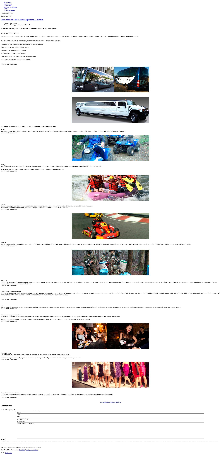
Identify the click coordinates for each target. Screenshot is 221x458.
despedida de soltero (33, 441)
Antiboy (144, 441)
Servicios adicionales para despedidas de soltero (22, 20)
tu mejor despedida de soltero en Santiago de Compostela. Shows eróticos (179, 441)
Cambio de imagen (4, 443)
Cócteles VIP (7, 5)
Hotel (126, 441)
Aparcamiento (8, 4)
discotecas (164, 441)
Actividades (129, 441)
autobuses (21, 443)
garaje (25, 443)
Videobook (216, 441)
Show (141, 441)
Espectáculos (7, 2)
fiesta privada (148, 441)
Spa (209, 441)
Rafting (14, 443)
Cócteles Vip (157, 441)
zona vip (153, 441)
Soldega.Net (8, 453)
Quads (18, 443)
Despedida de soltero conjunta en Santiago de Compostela (55, 441)
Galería (6, 8)
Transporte (199, 441)
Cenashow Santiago (9, 10)
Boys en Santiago (136, 441)
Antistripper (194, 441)
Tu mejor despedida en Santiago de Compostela (84, 441)
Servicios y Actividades (10, 7)
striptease (212, 441)
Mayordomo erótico (204, 441)
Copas (161, 441)
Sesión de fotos (10, 443)
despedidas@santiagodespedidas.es (28, 450)
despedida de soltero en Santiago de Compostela (14, 441)
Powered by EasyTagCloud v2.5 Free (110, 402)
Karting (32, 443)
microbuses (28, 443)
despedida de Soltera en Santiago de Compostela (111, 441)
